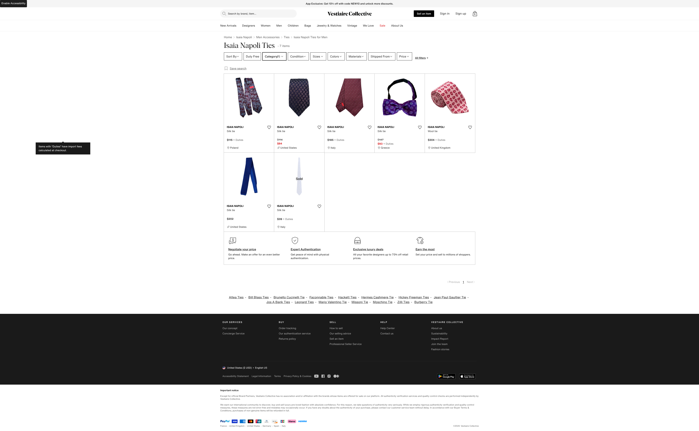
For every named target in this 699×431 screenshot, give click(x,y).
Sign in (445, 13)
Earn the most (425, 249)
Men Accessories (267, 37)
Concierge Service (233, 333)
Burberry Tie (423, 302)
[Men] (284, 25)
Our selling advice (340, 333)
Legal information (261, 376)
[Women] (273, 25)
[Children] (301, 25)
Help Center (387, 328)
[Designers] (257, 25)
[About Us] (405, 25)
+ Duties (238, 140)
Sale (382, 26)
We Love (368, 26)
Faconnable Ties (321, 297)
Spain (276, 426)
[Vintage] (360, 25)
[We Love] (376, 25)
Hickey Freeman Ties (413, 297)
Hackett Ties (347, 297)
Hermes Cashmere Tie (377, 297)
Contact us (387, 333)
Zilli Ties (403, 302)
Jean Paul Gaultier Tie (450, 297)
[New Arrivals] (239, 25)
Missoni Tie (360, 302)
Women (265, 26)
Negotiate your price (242, 249)
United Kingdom (237, 426)
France (223, 426)
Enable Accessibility (13, 3)
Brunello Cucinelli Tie (289, 297)
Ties (287, 37)
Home (228, 37)
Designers (248, 26)
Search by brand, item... (242, 13)
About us (436, 328)
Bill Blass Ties (258, 297)
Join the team (439, 344)
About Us (397, 26)
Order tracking (287, 328)
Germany (266, 426)
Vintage (352, 26)
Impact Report (439, 339)
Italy (284, 426)
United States (253, 426)
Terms (277, 376)
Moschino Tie (382, 302)
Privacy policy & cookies (297, 376)
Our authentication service (295, 333)
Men (279, 26)
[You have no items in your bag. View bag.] (474, 13)
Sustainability (439, 333)
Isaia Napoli (244, 37)
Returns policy (287, 339)
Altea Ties (236, 297)
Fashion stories (440, 349)
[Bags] (313, 25)
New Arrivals (228, 26)
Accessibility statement (235, 376)
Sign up (460, 13)
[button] (474, 13)
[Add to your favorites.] (269, 127)
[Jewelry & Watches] (344, 25)
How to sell (336, 328)
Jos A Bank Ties (278, 302)
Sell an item (424, 13)
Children (293, 26)
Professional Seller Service (345, 344)
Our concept (229, 328)
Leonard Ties (304, 302)
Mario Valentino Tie (333, 302)
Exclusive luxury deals (368, 249)
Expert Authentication (306, 249)
